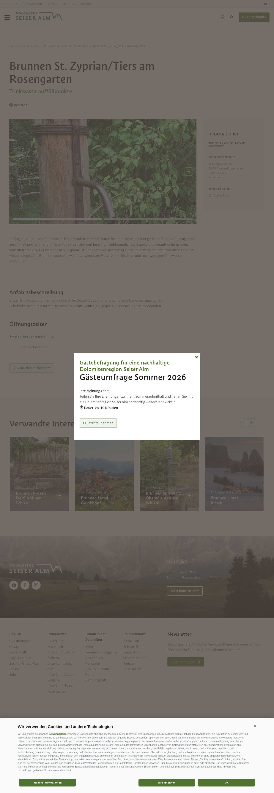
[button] (254, 725)
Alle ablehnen (167, 782)
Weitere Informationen (48, 782)
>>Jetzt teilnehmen (98, 423)
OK (227, 782)
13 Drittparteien (58, 734)
